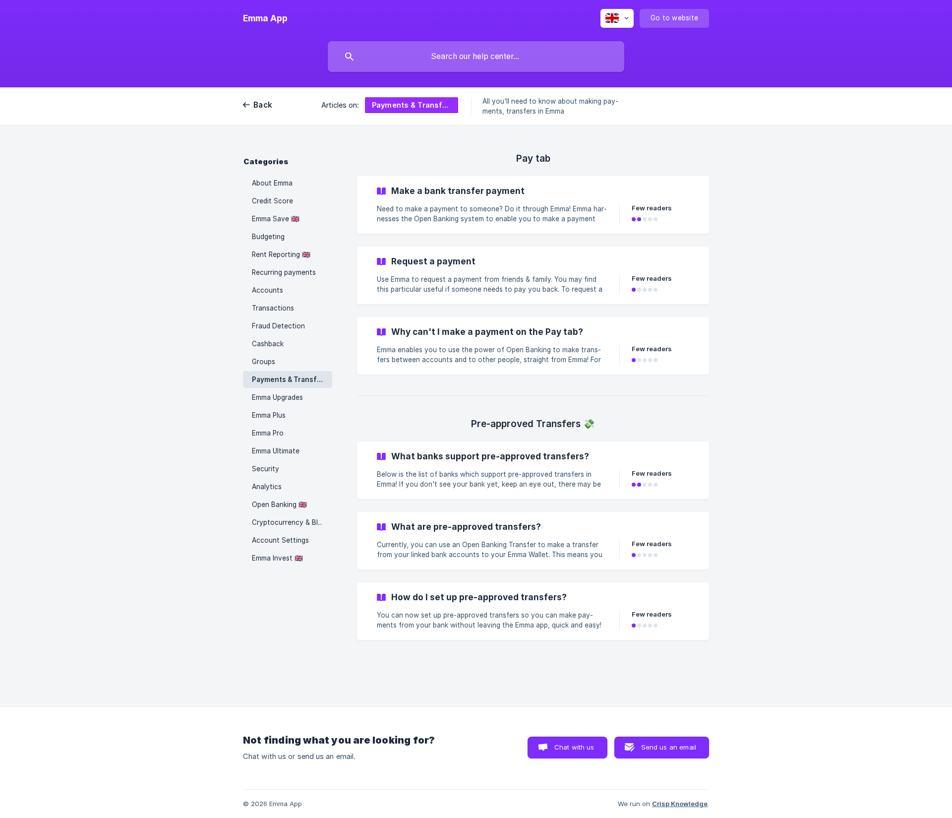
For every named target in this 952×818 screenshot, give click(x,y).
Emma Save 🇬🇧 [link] (275, 219)
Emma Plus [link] (269, 415)
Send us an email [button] (668, 747)
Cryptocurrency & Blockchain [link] (292, 522)
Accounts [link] (267, 290)
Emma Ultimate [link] (275, 451)
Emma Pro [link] (268, 433)
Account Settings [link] (280, 540)
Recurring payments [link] (284, 272)
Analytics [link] (267, 487)
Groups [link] (263, 362)
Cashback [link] (268, 344)
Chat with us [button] (574, 747)
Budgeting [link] (268, 237)
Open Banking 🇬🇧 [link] (279, 504)
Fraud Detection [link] (278, 326)
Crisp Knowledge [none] (680, 804)
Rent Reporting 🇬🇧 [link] (281, 254)
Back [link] (262, 105)
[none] (265, 18)
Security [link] (265, 469)
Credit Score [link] (272, 201)
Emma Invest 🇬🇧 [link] (277, 558)
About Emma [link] (272, 183)
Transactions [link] (273, 308)
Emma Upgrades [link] (277, 397)
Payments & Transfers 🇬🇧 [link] (292, 379)
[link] (533, 205)
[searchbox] (476, 56)
